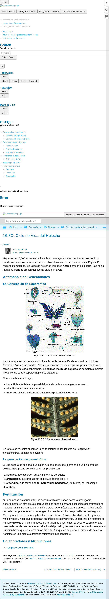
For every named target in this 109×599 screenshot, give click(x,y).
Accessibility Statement (13, 595)
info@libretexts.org (64, 595)
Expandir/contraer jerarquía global (6, 227)
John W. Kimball (20, 249)
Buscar (7, 221)
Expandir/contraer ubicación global (104, 226)
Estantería (33, 227)
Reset (4, 76)
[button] (10, 173)
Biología (52, 227)
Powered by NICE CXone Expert (43, 583)
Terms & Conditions (94, 592)
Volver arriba (8, 570)
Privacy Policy (78, 592)
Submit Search (8, 57)
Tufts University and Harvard (25, 253)
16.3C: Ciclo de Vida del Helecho (32, 555)
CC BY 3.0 (70, 555)
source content (54, 558)
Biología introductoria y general (79, 227)
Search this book (7, 48)
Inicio (16, 227)
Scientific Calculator (14, 152)
